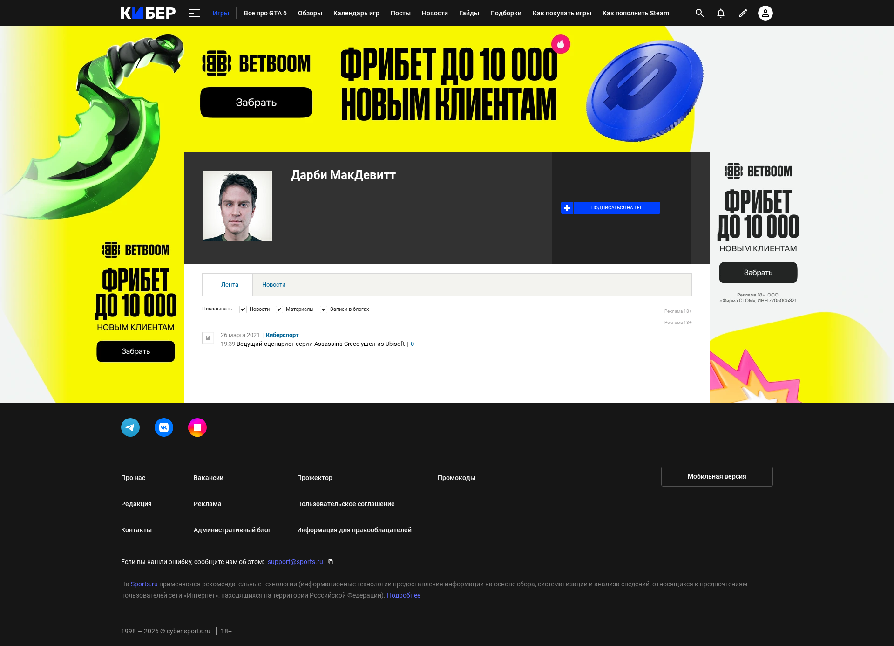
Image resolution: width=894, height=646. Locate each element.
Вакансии (209, 477)
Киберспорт (282, 334)
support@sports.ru (295, 561)
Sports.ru (144, 584)
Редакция (136, 504)
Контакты (136, 530)
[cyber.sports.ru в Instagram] (199, 429)
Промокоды (456, 477)
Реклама (208, 504)
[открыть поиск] (700, 13)
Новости (274, 284)
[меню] (194, 13)
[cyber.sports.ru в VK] (166, 429)
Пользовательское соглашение (346, 504)
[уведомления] (721, 13)
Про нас (133, 477)
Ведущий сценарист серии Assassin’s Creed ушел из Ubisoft (321, 343)
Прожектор (314, 477)
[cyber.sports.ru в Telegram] (132, 429)
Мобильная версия (717, 476)
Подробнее (403, 595)
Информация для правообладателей (354, 530)
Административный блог (232, 530)
